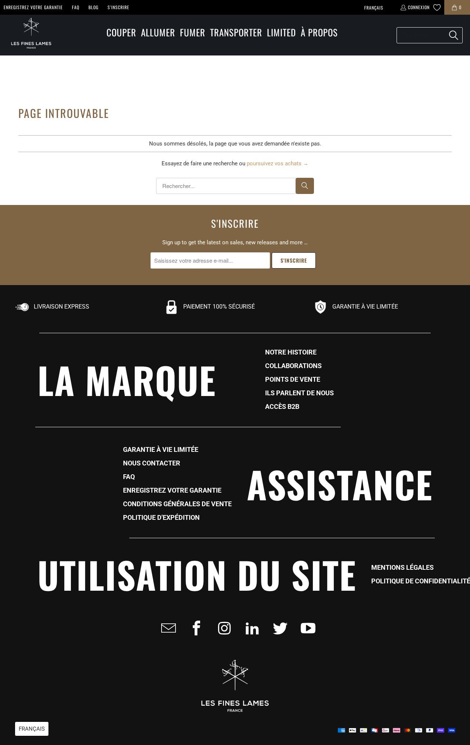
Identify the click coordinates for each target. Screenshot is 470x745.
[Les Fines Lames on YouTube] (306, 628)
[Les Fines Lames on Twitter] (278, 628)
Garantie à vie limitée (160, 449)
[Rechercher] (453, 35)
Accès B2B (282, 406)
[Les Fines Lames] (27, 35)
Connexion (419, 7)
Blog (93, 7)
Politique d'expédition (161, 517)
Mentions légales (402, 567)
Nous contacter (151, 463)
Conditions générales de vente (177, 504)
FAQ (75, 7)
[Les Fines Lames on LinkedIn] (250, 628)
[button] (121, 33)
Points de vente (292, 379)
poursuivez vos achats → (277, 163)
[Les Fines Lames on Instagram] (222, 628)
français (373, 7)
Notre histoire (291, 352)
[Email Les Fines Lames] (166, 628)
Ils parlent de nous (299, 393)
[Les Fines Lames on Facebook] (194, 628)
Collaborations (293, 366)
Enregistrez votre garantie (33, 7)
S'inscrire (118, 7)
